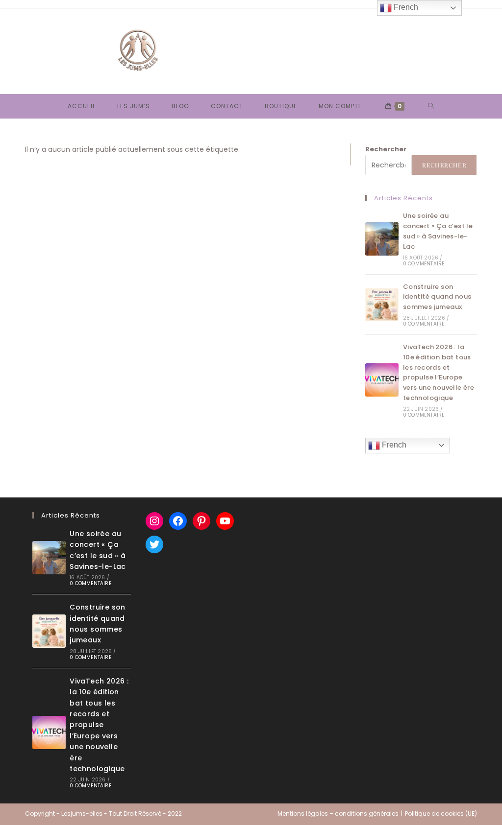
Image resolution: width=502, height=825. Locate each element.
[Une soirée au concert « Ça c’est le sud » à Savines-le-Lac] (382, 239)
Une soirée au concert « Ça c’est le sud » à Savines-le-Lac (438, 231)
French (393, 445)
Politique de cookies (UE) (441, 813)
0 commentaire (424, 263)
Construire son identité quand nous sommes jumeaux (437, 297)
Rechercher (385, 149)
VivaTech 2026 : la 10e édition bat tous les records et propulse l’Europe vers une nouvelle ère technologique (438, 372)
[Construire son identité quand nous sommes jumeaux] (382, 304)
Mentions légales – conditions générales (338, 813)
